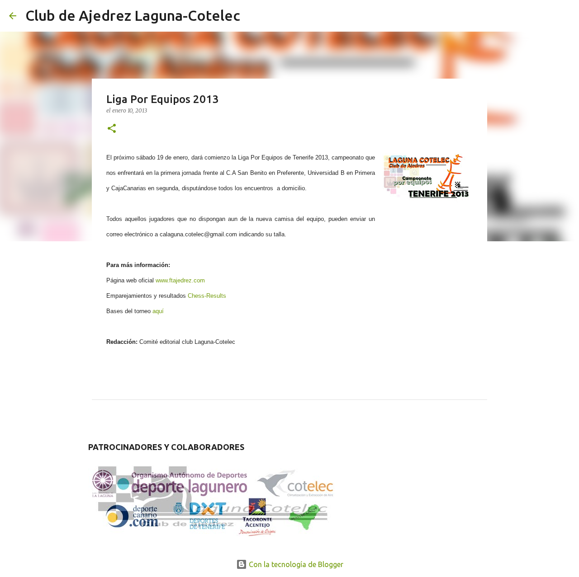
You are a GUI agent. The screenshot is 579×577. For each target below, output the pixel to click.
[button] (111, 129)
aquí (158, 311)
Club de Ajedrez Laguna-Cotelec (132, 15)
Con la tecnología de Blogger (295, 564)
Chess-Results (207, 295)
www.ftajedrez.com (180, 280)
